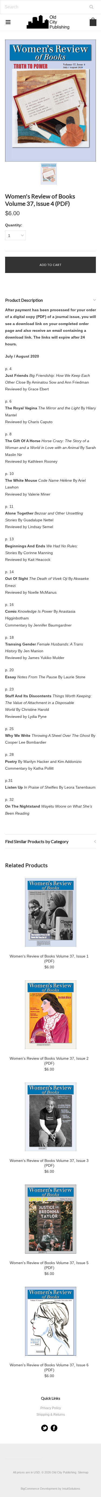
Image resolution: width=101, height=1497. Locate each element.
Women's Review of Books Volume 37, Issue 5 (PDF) (49, 1265)
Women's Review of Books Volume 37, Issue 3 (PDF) (49, 1163)
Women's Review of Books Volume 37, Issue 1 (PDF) (49, 958)
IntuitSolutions (71, 1488)
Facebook (54, 1428)
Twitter (44, 1428)
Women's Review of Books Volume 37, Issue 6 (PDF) (49, 1367)
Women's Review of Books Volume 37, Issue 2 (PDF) (49, 1060)
